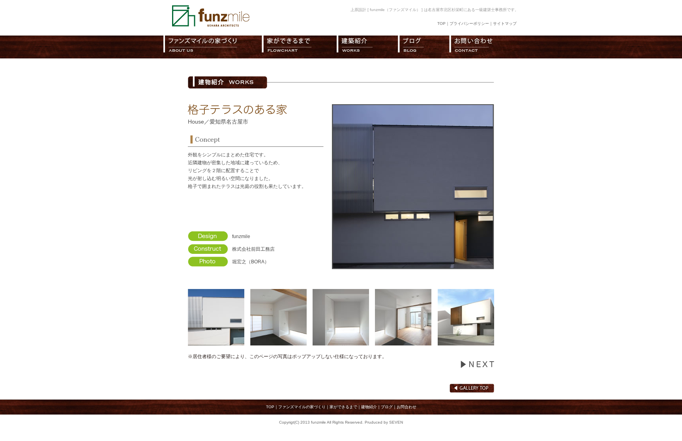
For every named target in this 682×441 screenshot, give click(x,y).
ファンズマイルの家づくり (302, 407)
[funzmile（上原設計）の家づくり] (212, 47)
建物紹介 (369, 407)
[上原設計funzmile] (210, 26)
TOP (441, 23)
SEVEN (396, 422)
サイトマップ (505, 23)
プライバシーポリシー (469, 23)
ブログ (387, 407)
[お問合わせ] (484, 47)
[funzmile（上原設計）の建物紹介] (367, 47)
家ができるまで (343, 407)
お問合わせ (406, 407)
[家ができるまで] (299, 47)
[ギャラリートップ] (472, 391)
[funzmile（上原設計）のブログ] (423, 47)
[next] (477, 366)
